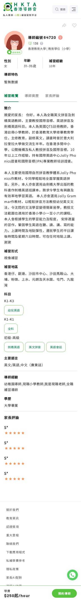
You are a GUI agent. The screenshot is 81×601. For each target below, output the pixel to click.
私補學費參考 (15, 560)
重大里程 (12, 535)
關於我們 (12, 510)
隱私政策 (12, 569)
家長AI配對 (14, 577)
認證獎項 (12, 527)
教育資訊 (12, 518)
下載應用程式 (15, 552)
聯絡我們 (12, 543)
